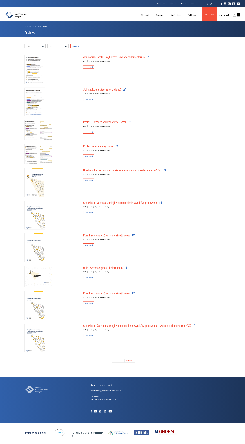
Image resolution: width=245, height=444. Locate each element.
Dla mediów (161, 4)
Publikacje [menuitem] (192, 15)
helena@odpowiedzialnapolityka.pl (103, 399)
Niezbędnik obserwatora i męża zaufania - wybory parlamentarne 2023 (122, 170)
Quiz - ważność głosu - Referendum (103, 268)
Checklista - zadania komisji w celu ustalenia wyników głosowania (120, 203)
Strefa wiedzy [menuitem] (176, 15)
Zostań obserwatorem (177, 4)
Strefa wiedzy (37, 26)
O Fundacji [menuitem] (145, 15)
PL (207, 4)
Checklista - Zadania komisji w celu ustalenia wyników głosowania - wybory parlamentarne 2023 (137, 326)
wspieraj (209, 15)
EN (211, 4)
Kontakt (193, 4)
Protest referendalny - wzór (98, 146)
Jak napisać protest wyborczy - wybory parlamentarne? (114, 57)
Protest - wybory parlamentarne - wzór (104, 122)
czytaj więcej (89, 67)
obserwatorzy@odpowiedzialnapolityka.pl (106, 391)
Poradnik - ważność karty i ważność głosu (106, 235)
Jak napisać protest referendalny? (102, 89)
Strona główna (28, 26)
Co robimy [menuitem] (160, 15)
